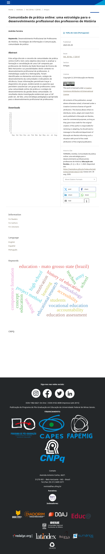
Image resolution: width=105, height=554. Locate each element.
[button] (71, 189)
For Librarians (13, 227)
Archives (19, 9)
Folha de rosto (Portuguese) (77, 33)
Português (12, 250)
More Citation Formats (73, 179)
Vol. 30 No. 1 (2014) (33, 9)
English (11, 242)
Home (10, 9)
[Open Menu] (8, 2)
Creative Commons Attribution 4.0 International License (78, 91)
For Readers (13, 219)
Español (11, 246)
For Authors (13, 223)
